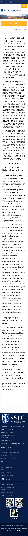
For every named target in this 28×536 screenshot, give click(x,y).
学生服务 (8, 492)
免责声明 (19, 530)
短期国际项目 (10, 452)
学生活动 (8, 490)
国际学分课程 (8, 458)
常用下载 (7, 475)
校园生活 (7, 487)
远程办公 (6, 472)
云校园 (6, 467)
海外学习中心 (7, 455)
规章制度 (7, 484)
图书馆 (5, 470)
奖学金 (7, 495)
